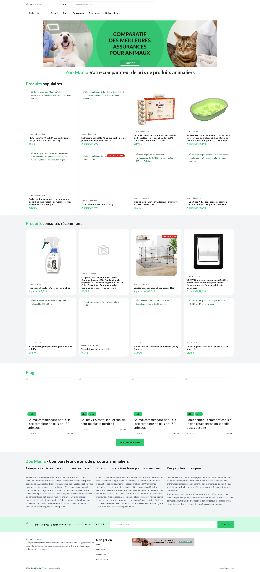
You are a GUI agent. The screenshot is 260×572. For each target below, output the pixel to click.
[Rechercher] (150, 4)
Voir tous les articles (130, 442)
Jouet (195, 343)
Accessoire (146, 198)
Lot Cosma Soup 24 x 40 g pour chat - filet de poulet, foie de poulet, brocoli (103, 139)
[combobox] (111, 4)
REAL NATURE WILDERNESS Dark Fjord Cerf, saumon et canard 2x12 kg (48, 139)
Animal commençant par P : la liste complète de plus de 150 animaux (155, 423)
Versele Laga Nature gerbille (95, 349)
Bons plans (78, 13)
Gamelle (195, 131)
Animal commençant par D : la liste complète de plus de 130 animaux (49, 423)
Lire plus (70, 433)
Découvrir (130, 62)
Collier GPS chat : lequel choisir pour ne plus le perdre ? (103, 422)
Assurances (94, 13)
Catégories (35, 13)
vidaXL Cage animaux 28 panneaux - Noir (154, 287)
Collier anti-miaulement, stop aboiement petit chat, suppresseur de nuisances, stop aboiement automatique (50, 201)
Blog (65, 13)
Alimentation (40, 134)
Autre (83, 201)
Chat (83, 134)
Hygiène (38, 284)
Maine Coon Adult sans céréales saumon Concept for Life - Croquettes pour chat (206, 203)
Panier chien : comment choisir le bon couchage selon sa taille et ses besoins (209, 423)
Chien (31, 134)
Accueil (54, 13)
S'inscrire (226, 524)
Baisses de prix (113, 13)
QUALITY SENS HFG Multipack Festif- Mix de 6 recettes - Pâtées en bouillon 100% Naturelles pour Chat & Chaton (155, 138)
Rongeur (137, 198)
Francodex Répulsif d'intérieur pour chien (49, 287)
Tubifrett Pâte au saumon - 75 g (97, 204)
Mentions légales (227, 568)
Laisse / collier (40, 195)
